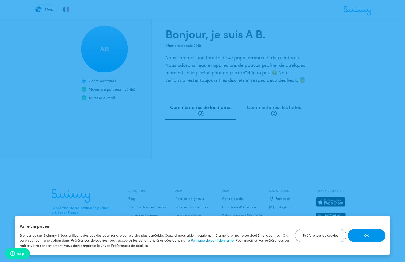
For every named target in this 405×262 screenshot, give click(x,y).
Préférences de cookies (320, 235)
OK (366, 235)
